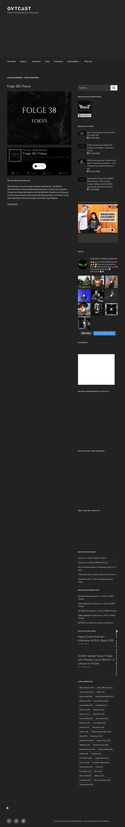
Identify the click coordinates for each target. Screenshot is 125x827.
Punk (99, 767)
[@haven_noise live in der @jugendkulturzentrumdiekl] (111, 295)
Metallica (84, 745)
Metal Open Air (100, 745)
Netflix (83, 754)
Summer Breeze (102, 780)
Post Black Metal (101, 762)
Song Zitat (85, 780)
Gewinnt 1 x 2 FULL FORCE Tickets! (92, 558)
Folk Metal (101, 705)
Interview (84, 723)
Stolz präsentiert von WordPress (96, 821)
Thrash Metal (86, 784)
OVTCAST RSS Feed (87, 631)
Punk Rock (85, 771)
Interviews (36, 61)
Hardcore (84, 714)
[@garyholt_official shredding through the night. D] (111, 282)
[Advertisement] (62, 33)
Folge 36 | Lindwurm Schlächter (101, 623)
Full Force (84, 710)
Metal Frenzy (103, 740)
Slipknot (99, 776)
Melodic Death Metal (101, 732)
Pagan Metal (101, 758)
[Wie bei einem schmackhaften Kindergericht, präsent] (84, 323)
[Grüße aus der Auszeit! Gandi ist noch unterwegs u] (84, 282)
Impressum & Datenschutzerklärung (68, 821)
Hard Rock (98, 714)
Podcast (84, 762)
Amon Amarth (86, 692)
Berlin (101, 692)
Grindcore (98, 710)
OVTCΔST (19, 8)
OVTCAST (85, 758)
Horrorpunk (102, 718)
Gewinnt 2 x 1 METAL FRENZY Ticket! (93, 563)
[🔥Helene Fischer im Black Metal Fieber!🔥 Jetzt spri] (98, 309)
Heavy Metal (86, 718)
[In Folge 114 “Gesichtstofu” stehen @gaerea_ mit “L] (84, 309)
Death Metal (101, 701)
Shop (47, 61)
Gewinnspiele (73, 61)
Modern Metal (106, 749)
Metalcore (96, 736)
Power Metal (85, 767)
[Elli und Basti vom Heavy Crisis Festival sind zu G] (98, 282)
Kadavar (84, 727)
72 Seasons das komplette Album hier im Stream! (97, 574)
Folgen (23, 61)
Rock (98, 771)
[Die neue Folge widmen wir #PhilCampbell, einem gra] (111, 309)
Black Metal (85, 696)
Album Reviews (104, 688)
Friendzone (58, 61)
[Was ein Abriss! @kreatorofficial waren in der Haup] (84, 295)
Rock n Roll (85, 776)
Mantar (83, 732)
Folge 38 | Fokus (19, 86)
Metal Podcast (87, 749)
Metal (83, 736)
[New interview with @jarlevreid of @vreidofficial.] (98, 295)
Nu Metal (96, 754)
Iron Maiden (99, 723)
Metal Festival (86, 740)
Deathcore (85, 701)
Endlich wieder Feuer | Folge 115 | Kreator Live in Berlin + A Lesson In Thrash (100, 148)
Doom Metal (85, 705)
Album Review (86, 688)
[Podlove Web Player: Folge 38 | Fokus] (39, 161)
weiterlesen (12, 204)
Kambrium (98, 727)
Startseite (11, 61)
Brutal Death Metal (104, 696)
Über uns (88, 61)
